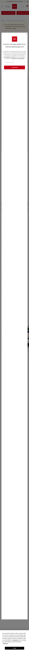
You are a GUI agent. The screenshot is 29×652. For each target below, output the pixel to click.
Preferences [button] (5, 643)
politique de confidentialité (18, 58)
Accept (14, 648)
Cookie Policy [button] (16, 640)
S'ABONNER (14, 67)
